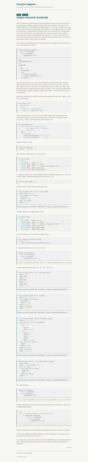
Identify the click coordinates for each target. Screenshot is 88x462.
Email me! (29, 453)
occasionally (19, 25)
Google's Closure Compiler (24, 406)
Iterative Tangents (25, 4)
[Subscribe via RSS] (36, 4)
